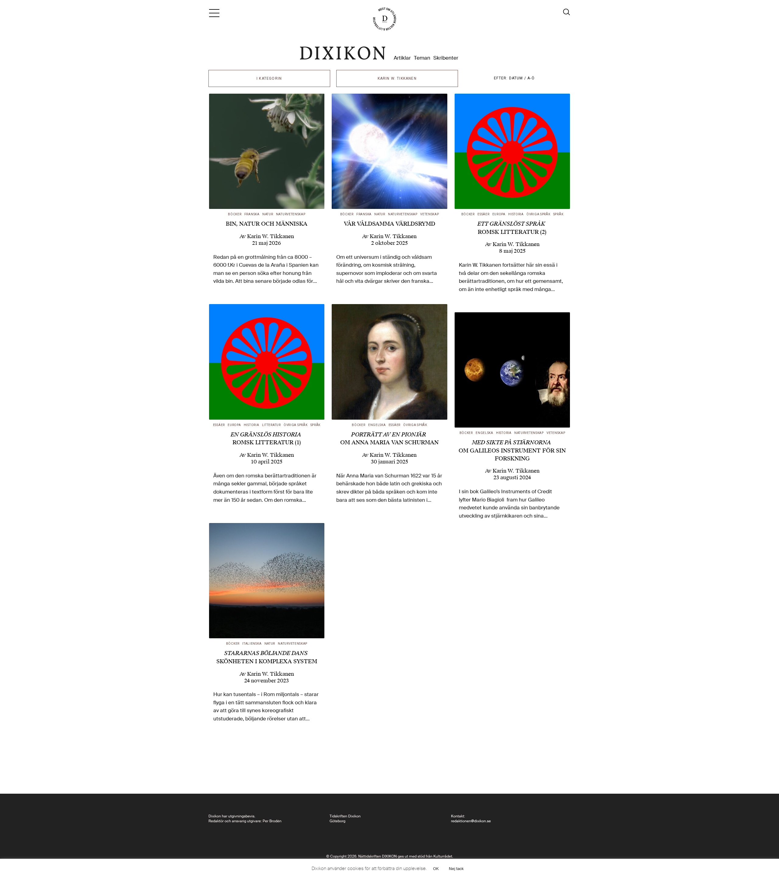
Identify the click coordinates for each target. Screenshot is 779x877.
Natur (267, 214)
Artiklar (402, 58)
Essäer (483, 214)
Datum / (518, 78)
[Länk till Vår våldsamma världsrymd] (389, 151)
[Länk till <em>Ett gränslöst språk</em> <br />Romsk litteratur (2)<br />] (512, 151)
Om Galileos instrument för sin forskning (512, 450)
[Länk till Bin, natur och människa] (267, 151)
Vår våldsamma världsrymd (389, 223)
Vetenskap (429, 214)
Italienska (251, 643)
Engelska (377, 425)
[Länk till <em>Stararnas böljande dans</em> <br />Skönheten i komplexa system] (267, 581)
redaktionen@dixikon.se (471, 821)
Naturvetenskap (291, 214)
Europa (498, 214)
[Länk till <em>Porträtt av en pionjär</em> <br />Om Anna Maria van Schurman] (389, 362)
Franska (252, 214)
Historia (516, 214)
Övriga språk (538, 214)
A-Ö (531, 78)
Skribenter (445, 58)
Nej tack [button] (456, 868)
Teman (422, 58)
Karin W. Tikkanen (270, 236)
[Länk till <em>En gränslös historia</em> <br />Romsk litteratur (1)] (267, 362)
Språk (558, 214)
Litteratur (271, 425)
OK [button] (436, 868)
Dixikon (342, 53)
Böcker (234, 214)
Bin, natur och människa (266, 223)
